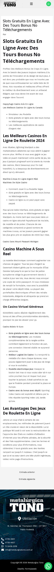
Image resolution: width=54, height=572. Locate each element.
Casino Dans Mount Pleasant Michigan (20, 241)
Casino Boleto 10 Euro (13, 327)
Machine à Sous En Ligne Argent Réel (20, 179)
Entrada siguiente (27, 479)
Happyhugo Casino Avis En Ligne (18, 104)
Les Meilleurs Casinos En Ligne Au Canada (22, 107)
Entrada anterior (27, 472)
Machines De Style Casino (15, 182)
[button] (31, 3)
